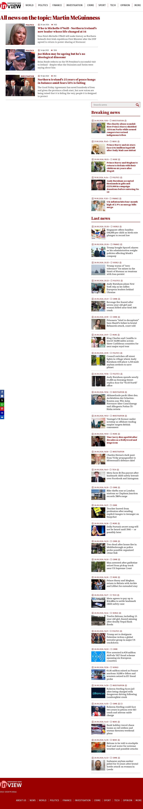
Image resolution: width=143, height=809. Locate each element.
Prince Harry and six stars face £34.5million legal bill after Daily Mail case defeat (121, 147)
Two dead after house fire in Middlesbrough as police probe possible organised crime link (122, 548)
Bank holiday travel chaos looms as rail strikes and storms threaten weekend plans (120, 729)
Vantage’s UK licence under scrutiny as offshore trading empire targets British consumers (121, 423)
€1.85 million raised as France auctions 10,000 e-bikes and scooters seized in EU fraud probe (122, 674)
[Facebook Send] (2, 396)
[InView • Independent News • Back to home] (10, 5)
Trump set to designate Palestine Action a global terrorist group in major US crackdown (121, 638)
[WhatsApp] (2, 404)
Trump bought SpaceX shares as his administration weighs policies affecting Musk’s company (122, 251)
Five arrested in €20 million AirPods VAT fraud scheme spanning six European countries (121, 656)
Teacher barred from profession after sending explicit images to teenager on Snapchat (123, 512)
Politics (43, 5)
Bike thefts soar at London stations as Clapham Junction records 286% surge (122, 493)
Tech (113, 5)
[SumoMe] (2, 417)
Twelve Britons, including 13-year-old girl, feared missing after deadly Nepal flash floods (122, 620)
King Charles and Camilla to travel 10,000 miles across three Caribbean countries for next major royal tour (122, 342)
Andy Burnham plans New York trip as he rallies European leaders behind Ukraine (120, 288)
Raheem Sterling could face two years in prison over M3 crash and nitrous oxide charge (121, 711)
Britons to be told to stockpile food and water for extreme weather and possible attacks (122, 746)
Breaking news (105, 112)
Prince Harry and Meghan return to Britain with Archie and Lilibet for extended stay (122, 583)
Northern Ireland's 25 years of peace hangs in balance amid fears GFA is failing (67, 81)
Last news (100, 218)
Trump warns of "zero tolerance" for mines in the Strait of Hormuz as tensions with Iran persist (122, 270)
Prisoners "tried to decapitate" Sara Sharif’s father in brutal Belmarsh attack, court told (123, 323)
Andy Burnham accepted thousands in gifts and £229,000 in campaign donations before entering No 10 (123, 186)
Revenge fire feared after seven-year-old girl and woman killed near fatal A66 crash (121, 306)
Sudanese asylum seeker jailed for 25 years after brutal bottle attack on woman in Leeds (122, 765)
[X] (2, 400)
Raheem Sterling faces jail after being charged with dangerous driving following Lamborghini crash (122, 693)
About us (21, 800)
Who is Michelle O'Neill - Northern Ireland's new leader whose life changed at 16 (67, 29)
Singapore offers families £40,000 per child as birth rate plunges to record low (122, 232)
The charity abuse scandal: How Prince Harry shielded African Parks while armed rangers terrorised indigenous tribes (121, 129)
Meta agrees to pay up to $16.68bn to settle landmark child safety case (121, 601)
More (137, 5)
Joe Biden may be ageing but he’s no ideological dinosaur (61, 55)
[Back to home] (11, 789)
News (18, 5)
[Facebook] (2, 392)
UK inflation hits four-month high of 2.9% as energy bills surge (122, 204)
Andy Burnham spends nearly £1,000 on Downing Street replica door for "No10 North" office (122, 381)
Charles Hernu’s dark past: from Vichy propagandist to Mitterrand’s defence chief (121, 457)
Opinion (125, 5)
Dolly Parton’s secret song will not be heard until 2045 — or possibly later (122, 529)
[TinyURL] (2, 413)
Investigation (74, 5)
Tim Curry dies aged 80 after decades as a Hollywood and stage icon (122, 439)
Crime (90, 5)
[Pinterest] (2, 409)
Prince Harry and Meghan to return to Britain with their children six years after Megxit (122, 166)
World (30, 5)
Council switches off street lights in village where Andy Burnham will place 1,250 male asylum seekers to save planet (123, 362)
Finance (57, 5)
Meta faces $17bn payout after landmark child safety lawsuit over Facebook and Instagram (123, 475)
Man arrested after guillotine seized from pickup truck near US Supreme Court (122, 565)
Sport (102, 5)
